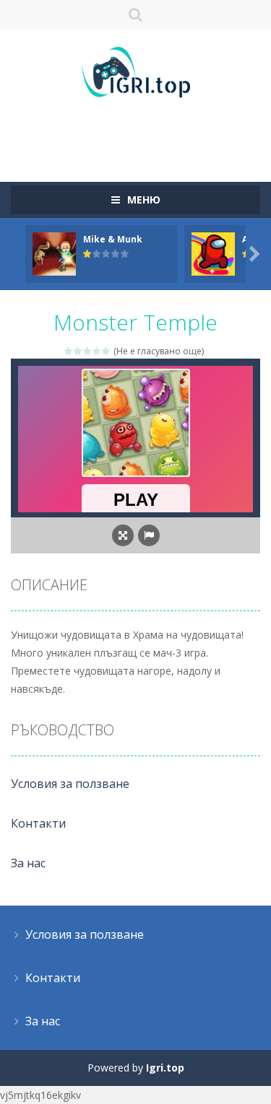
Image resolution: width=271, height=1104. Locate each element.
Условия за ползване (70, 784)
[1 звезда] (69, 351)
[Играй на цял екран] (123, 535)
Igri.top (165, 1067)
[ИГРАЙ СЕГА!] (54, 253)
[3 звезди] (88, 351)
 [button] (149, 535)
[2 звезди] (78, 351)
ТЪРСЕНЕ (135, 14)
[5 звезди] (106, 351)
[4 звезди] (97, 351)
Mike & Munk (112, 239)
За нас (28, 863)
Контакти (38, 823)
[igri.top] (136, 71)
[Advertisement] (141, 133)
